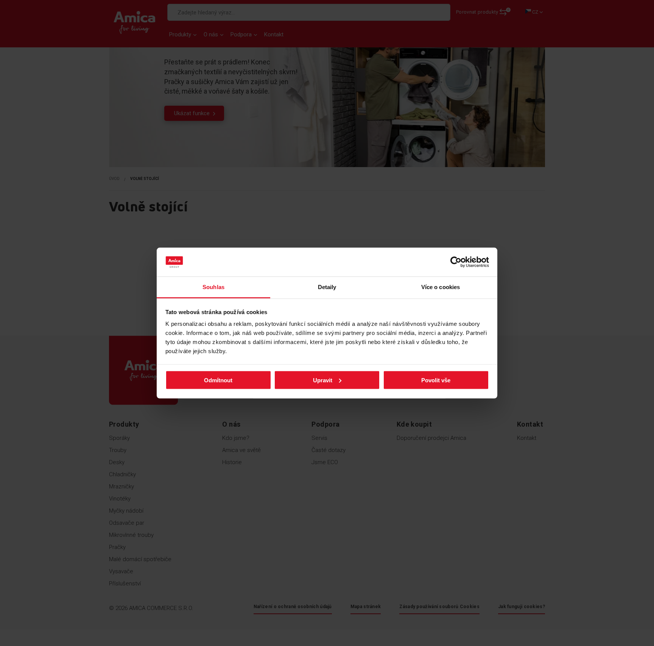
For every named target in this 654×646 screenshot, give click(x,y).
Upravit (322, 380)
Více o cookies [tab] (440, 287)
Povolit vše (435, 380)
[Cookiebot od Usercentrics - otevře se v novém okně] (456, 262)
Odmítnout (218, 380)
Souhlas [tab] (213, 287)
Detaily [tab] (327, 287)
